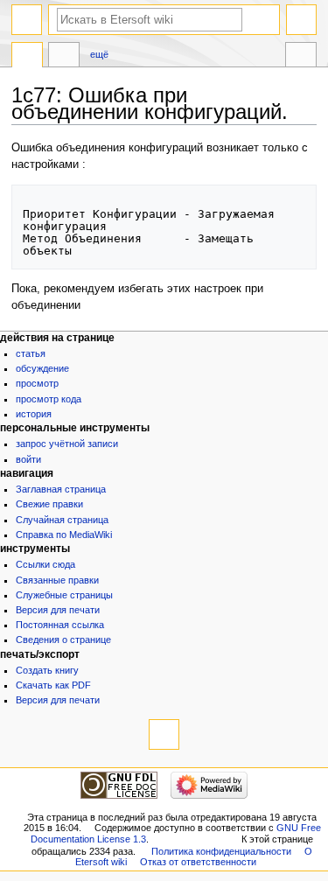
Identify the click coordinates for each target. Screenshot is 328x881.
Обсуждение (42, 368)
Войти (28, 459)
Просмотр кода (48, 399)
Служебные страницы (64, 595)
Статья (30, 353)
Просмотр (37, 383)
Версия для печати (58, 610)
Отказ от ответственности (198, 862)
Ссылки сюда (45, 564)
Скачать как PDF (53, 685)
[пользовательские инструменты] (301, 19)
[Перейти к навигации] (26, 19)
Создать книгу (47, 670)
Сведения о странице (63, 639)
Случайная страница (62, 519)
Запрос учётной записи (67, 443)
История (34, 414)
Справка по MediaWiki (64, 534)
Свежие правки (49, 504)
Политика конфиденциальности (221, 851)
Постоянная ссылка (60, 624)
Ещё (99, 54)
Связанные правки (57, 580)
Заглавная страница (61, 489)
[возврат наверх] (164, 734)
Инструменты (301, 57)
